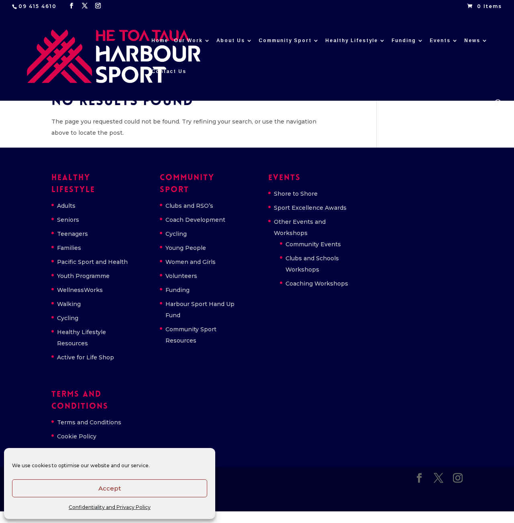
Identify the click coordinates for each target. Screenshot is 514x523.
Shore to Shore (296, 193)
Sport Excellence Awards (310, 207)
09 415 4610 (37, 6)
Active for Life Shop (85, 357)
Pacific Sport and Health (92, 262)
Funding (404, 40)
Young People (185, 247)
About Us (230, 40)
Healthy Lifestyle (351, 40)
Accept (109, 488)
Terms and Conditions (89, 422)
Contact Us (168, 71)
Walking (69, 304)
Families (69, 247)
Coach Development (195, 219)
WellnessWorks (80, 290)
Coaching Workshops (317, 283)
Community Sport (285, 40)
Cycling (67, 318)
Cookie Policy (76, 436)
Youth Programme (83, 276)
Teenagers (72, 233)
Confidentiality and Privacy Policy (110, 507)
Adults (66, 205)
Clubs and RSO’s (189, 205)
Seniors (68, 219)
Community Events (313, 244)
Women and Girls (190, 262)
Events (440, 40)
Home (159, 40)
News (472, 40)
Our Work (188, 40)
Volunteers (181, 276)
